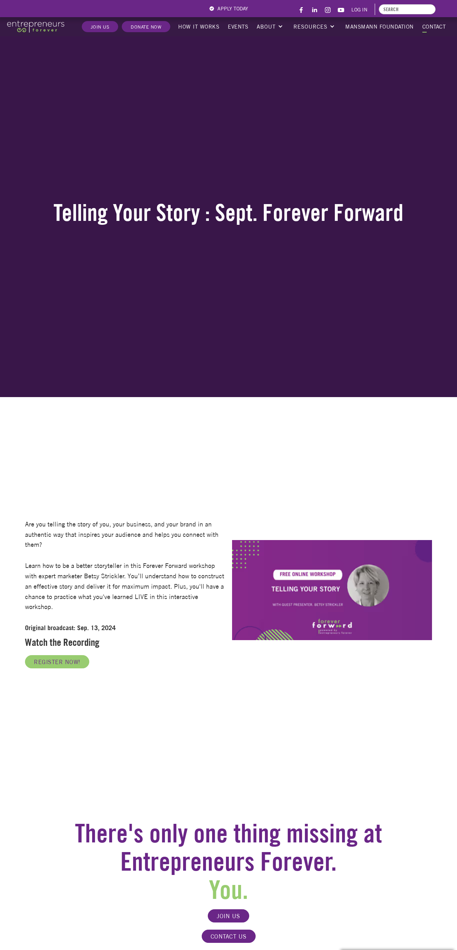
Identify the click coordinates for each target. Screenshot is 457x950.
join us (228, 916)
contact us (229, 936)
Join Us (100, 27)
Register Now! (57, 662)
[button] (269, 27)
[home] (35, 26)
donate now (146, 27)
